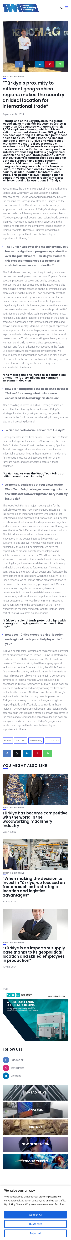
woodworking (36, 740)
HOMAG (7, 740)
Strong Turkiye (35, 1161)
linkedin (16, 1075)
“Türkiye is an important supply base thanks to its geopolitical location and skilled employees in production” (34, 954)
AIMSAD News (36, 1092)
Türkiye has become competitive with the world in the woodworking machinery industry (35, 819)
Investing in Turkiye (13, 77)
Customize (35, 1224)
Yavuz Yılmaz (53, 740)
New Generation (35, 1144)
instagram (17, 1068)
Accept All (35, 1214)
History (35, 1127)
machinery (21, 740)
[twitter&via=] (29, 64)
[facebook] (19, 64)
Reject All (35, 1233)
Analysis (35, 1109)
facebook (17, 1060)
